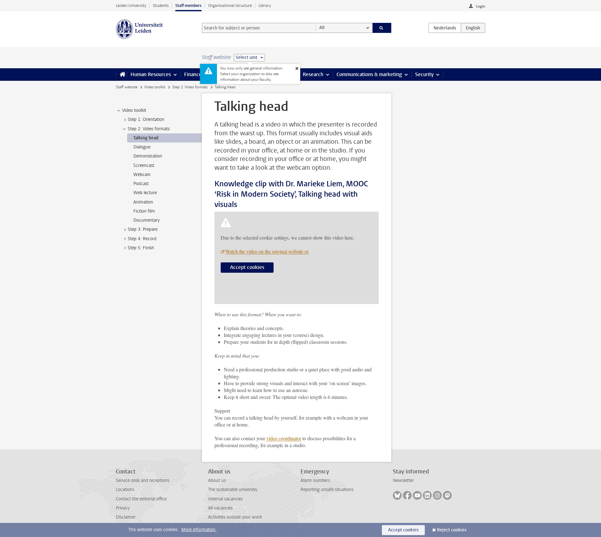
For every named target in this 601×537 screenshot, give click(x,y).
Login (480, 6)
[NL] (445, 28)
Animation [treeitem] (143, 202)
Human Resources (151, 74)
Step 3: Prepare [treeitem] (142, 229)
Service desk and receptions (142, 480)
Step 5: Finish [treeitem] (141, 248)
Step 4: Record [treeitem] (142, 239)
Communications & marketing (369, 74)
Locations (125, 490)
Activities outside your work (235, 517)
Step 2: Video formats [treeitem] (149, 129)
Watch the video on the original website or (267, 251)
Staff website (126, 87)
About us (217, 480)
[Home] (121, 74)
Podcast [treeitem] (141, 184)
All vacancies (220, 508)
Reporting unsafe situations (326, 490)
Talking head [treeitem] (145, 138)
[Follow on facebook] (407, 495)
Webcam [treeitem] (142, 175)
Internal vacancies (225, 499)
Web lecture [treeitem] (145, 193)
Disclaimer (126, 517)
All (322, 28)
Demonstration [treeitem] (147, 156)
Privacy (123, 508)
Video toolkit (154, 87)
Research (313, 74)
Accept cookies (247, 267)
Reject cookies (451, 530)
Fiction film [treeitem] (144, 211)
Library (265, 5)
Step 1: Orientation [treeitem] (146, 119)
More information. (199, 530)
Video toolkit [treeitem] (134, 110)
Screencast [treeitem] (143, 165)
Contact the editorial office (141, 499)
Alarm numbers (315, 480)
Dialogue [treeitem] (141, 147)
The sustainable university (232, 490)
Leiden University (131, 5)
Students (161, 5)
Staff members (188, 5)
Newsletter (403, 480)
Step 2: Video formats (190, 87)
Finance (193, 74)
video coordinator (283, 438)
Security (424, 74)
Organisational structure (230, 5)
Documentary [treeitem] (146, 220)
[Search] (382, 28)
